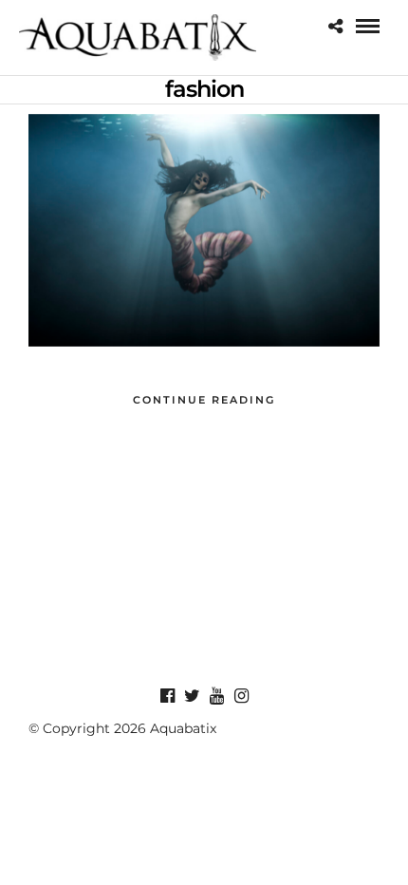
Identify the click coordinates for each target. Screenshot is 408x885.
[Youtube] (216, 696)
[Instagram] (241, 696)
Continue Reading (204, 399)
